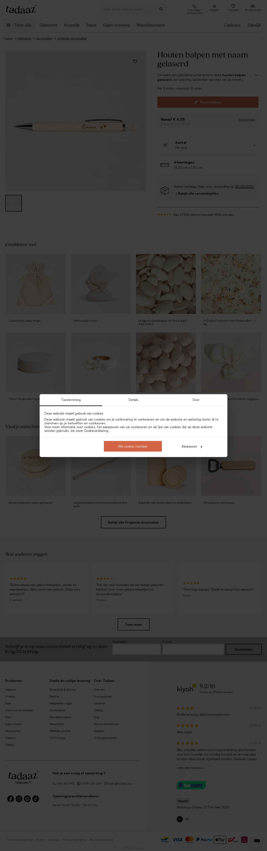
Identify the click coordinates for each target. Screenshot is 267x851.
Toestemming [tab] (71, 400)
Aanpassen (189, 446)
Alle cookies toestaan (132, 446)
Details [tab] (134, 400)
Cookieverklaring (96, 430)
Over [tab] (196, 400)
